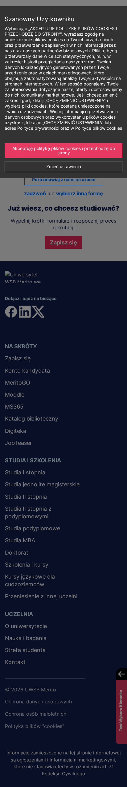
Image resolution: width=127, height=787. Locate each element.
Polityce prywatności (38, 128)
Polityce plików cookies (98, 128)
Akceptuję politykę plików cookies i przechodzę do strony (64, 150)
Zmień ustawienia (63, 166)
